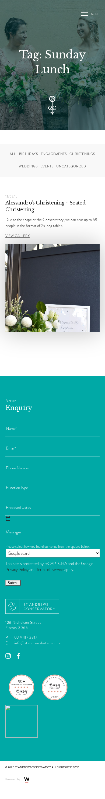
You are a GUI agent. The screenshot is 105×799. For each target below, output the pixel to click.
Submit (13, 583)
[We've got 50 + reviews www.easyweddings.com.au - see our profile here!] (21, 702)
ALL (13, 154)
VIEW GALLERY (17, 236)
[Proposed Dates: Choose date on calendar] (8, 518)
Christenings (82, 154)
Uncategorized (71, 166)
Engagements (54, 154)
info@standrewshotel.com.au (38, 643)
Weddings (28, 166)
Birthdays (28, 154)
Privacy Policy (17, 569)
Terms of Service (50, 569)
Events (47, 166)
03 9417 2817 (25, 637)
